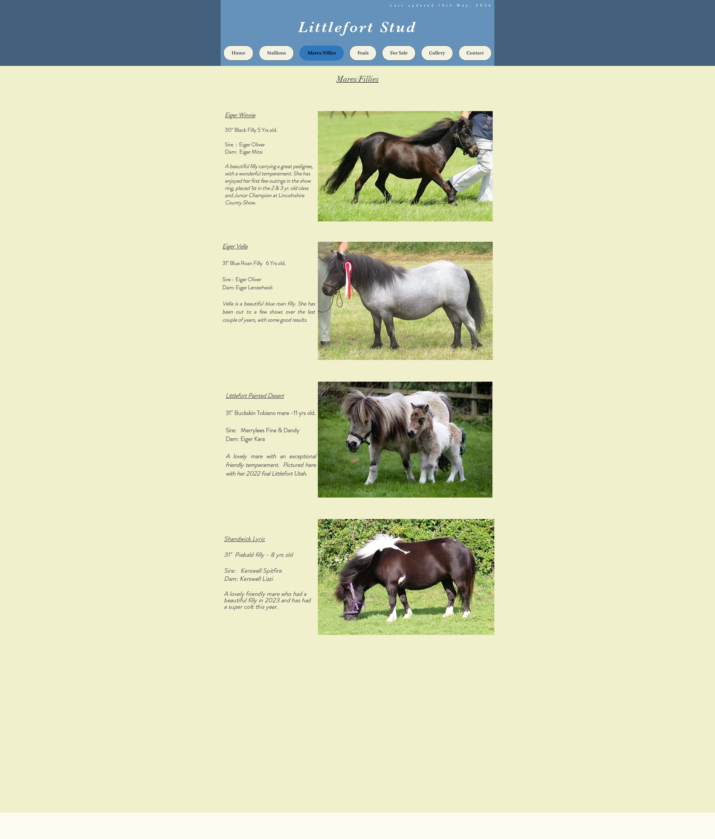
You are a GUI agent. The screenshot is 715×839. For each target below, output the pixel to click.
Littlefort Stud (357, 27)
